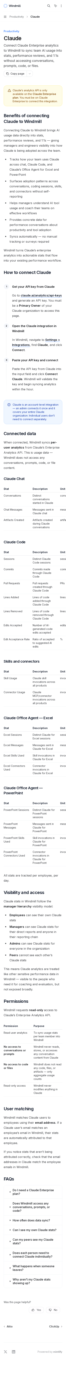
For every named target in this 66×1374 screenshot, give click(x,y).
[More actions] (61, 5)
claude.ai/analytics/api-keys (41, 295)
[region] (33, 509)
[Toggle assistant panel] (55, 5)
